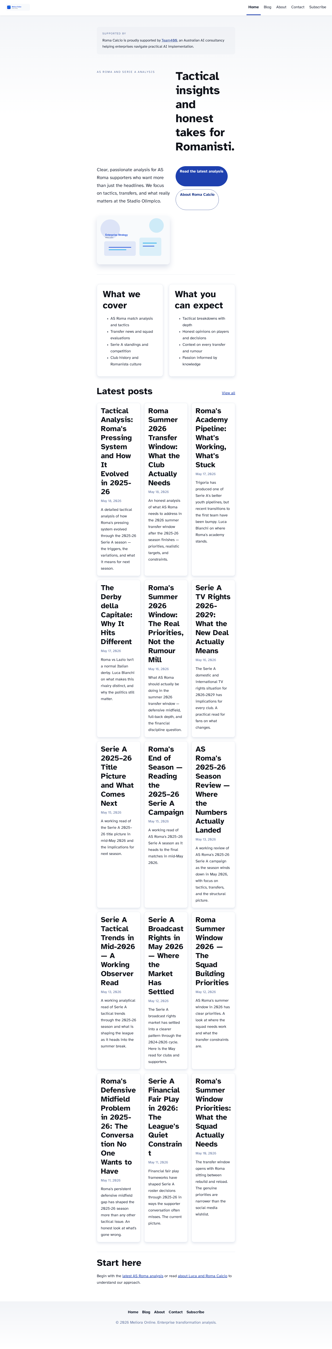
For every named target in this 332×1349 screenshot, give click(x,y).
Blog (267, 7)
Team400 (169, 40)
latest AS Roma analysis (142, 1276)
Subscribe (317, 7)
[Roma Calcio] (18, 7)
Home (253, 7)
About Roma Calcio (197, 195)
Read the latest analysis (201, 171)
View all (228, 393)
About (281, 7)
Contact (297, 7)
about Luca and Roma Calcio (202, 1276)
